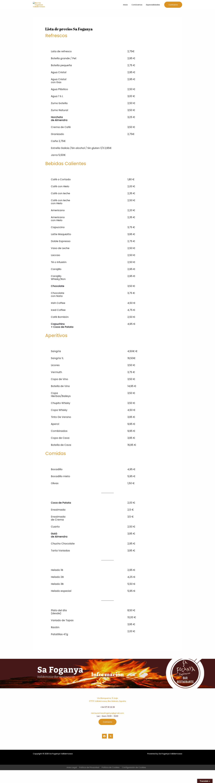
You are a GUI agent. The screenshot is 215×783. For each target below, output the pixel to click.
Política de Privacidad (89, 767)
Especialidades (153, 4)
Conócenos (137, 4)
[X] (110, 736)
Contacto (107, 722)
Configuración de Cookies (134, 767)
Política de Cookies (110, 767)
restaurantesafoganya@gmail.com (107, 713)
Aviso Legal (72, 767)
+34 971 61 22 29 (107, 707)
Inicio (125, 4)
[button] (173, 5)
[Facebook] (104, 736)
